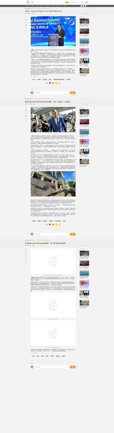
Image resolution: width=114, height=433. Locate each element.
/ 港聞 (30, 8)
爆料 (83, 2)
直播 (32, 5)
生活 (51, 5)
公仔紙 (57, 5)
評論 (38, 5)
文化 (44, 5)
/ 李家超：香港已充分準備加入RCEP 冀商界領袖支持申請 (40, 8)
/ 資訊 (28, 8)
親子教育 (47, 5)
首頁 (26, 5)
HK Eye (61, 5)
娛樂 (54, 5)
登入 (88, 2)
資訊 (35, 5)
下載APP (67, 2)
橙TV (29, 5)
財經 (41, 5)
